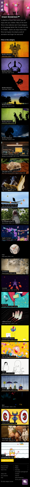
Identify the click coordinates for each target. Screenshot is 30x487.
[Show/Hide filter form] (19, 17)
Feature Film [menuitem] (4, 468)
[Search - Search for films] (2, 6)
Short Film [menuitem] (4, 470)
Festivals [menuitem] (17, 470)
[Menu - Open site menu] (2, 2)
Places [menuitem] (16, 468)
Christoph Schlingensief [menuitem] (21, 471)
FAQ (2, 477)
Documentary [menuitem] (4, 466)
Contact (17, 473)
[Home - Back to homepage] (2, 9)
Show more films (7, 460)
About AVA (3, 473)
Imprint (17, 475)
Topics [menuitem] (16, 466)
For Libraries (4, 475)
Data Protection (19, 477)
